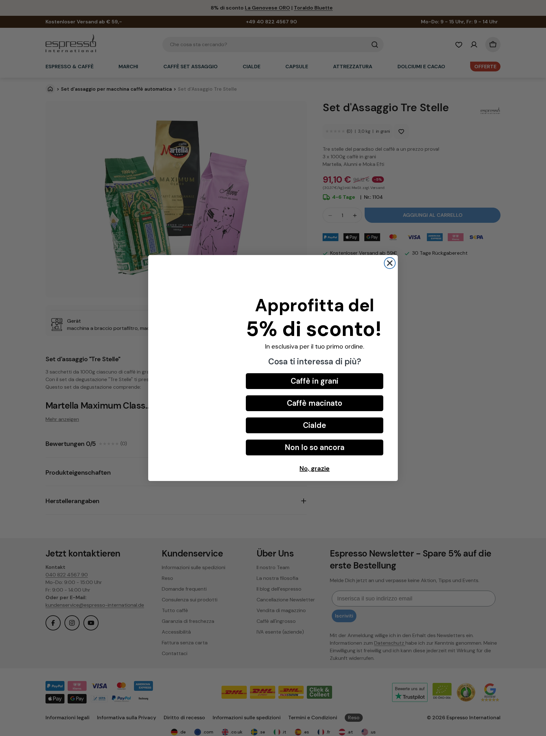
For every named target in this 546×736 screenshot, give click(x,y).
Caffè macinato (314, 403)
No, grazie (315, 468)
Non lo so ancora (314, 447)
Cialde (314, 425)
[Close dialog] (389, 263)
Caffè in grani (314, 381)
